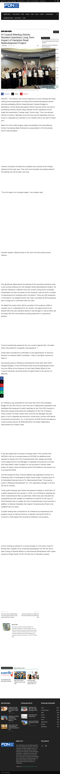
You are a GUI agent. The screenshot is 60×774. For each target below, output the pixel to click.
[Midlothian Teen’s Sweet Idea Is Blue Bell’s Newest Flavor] (24, 709)
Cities (10, 29)
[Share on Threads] (2, 396)
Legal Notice (17, 18)
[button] (57, 14)
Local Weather (16, 14)
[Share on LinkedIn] (2, 389)
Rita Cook (4, 45)
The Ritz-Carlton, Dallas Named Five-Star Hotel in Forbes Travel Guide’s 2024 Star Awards (9, 615)
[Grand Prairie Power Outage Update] (24, 716)
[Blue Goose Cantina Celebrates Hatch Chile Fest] (20, 675)
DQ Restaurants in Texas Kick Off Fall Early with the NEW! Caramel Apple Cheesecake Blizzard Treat (50, 59)
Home (2, 29)
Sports (41, 14)
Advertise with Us (21, 1)
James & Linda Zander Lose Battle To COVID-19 (34, 723)
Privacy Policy (42, 1)
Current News (6, 14)
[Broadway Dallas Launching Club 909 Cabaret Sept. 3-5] (33, 675)
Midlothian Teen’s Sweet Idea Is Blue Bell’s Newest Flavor (33, 709)
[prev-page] (2, 687)
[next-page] (5, 687)
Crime (32, 14)
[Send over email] (2, 392)
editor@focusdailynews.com (29, 766)
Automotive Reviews (8, 18)
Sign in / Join (3, 1)
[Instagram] (58, 1)
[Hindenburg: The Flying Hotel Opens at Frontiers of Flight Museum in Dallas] (4, 718)
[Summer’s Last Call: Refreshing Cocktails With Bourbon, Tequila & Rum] (4, 709)
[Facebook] (55, 1)
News (6, 29)
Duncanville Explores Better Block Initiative (50, 41)
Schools (28, 14)
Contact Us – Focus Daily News (32, 1)
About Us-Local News (11, 1)
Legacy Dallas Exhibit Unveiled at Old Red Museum (50, 54)
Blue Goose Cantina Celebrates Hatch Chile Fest (19, 682)
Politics (37, 14)
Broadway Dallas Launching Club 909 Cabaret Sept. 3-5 (31, 682)
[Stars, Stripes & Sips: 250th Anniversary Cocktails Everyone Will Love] (4, 726)
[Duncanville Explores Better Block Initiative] (7, 674)
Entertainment (49, 14)
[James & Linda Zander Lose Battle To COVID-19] (24, 722)
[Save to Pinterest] (2, 385)
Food (24, 18)
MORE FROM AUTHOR (19, 668)
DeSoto (9, 31)
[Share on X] (2, 382)
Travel (22, 14)
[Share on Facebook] (2, 378)
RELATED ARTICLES (7, 668)
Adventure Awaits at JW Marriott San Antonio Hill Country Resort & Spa (30, 615)
